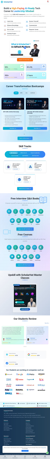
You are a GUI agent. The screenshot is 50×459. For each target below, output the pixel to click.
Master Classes (7, 440)
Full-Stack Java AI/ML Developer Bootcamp (31, 415)
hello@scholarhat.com (31, 442)
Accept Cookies (25, 450)
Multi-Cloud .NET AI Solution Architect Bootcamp (35, 417)
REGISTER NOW (25, 309)
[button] (24, 134)
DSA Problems (7, 430)
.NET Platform (14, 152)
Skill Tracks (6, 424)
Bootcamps (6, 423)
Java (26, 92)
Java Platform (25, 155)
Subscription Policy (29, 430)
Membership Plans (7, 438)
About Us (28, 423)
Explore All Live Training (24, 188)
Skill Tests (6, 443)
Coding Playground (7, 441)
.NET (16, 92)
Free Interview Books (8, 428)
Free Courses (6, 427)
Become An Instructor (30, 432)
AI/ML (21, 92)
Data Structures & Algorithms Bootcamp (26, 413)
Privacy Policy (28, 427)
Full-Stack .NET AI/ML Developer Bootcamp (12, 415)
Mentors (5, 445)
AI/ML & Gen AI (23, 152)
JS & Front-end (35, 155)
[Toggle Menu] (25, 456)
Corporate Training (7, 425)
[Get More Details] (13, 104)
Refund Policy (28, 428)
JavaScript (32, 92)
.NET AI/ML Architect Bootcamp (10, 413)
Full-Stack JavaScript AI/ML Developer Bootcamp (14, 417)
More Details (37, 169)
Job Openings (6, 444)
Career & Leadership (35, 152)
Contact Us (28, 424)
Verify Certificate (29, 431)
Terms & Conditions (30, 425)
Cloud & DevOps (14, 155)
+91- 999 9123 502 (30, 440)
